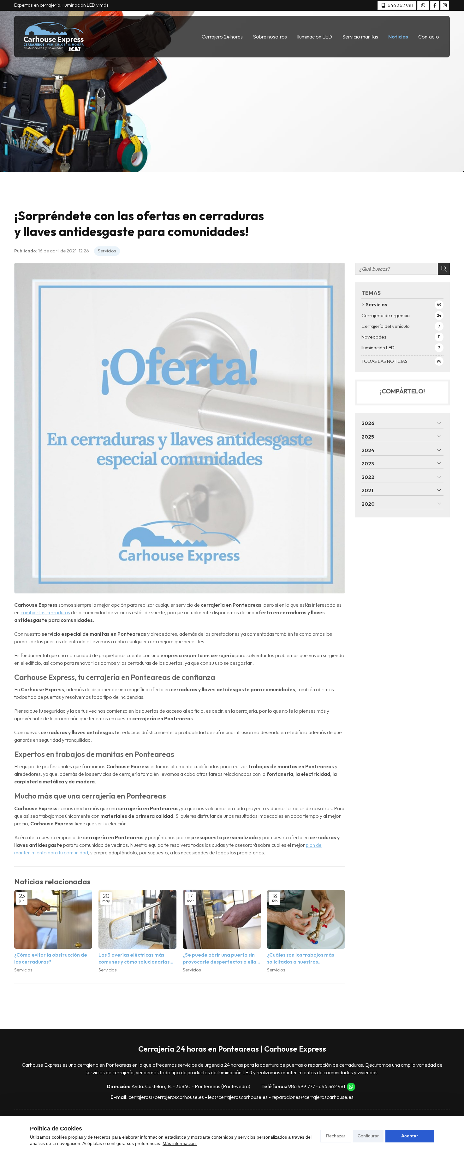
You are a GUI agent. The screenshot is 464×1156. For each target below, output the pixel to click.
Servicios (107, 251)
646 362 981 (332, 1086)
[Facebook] (435, 5)
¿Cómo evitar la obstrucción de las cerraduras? (50, 958)
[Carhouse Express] (54, 36)
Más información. (180, 1143)
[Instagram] (445, 5)
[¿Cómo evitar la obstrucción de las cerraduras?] (53, 919)
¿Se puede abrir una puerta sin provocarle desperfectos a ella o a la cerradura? (221, 958)
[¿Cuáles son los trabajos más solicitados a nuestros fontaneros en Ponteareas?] (306, 919)
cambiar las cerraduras (45, 612)
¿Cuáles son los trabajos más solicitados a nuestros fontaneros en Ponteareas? (300, 958)
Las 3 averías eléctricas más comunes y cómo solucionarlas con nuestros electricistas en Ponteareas (134, 958)
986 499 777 (301, 1086)
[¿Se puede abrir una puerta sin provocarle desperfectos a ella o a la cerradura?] (222, 919)
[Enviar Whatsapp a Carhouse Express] (423, 5)
